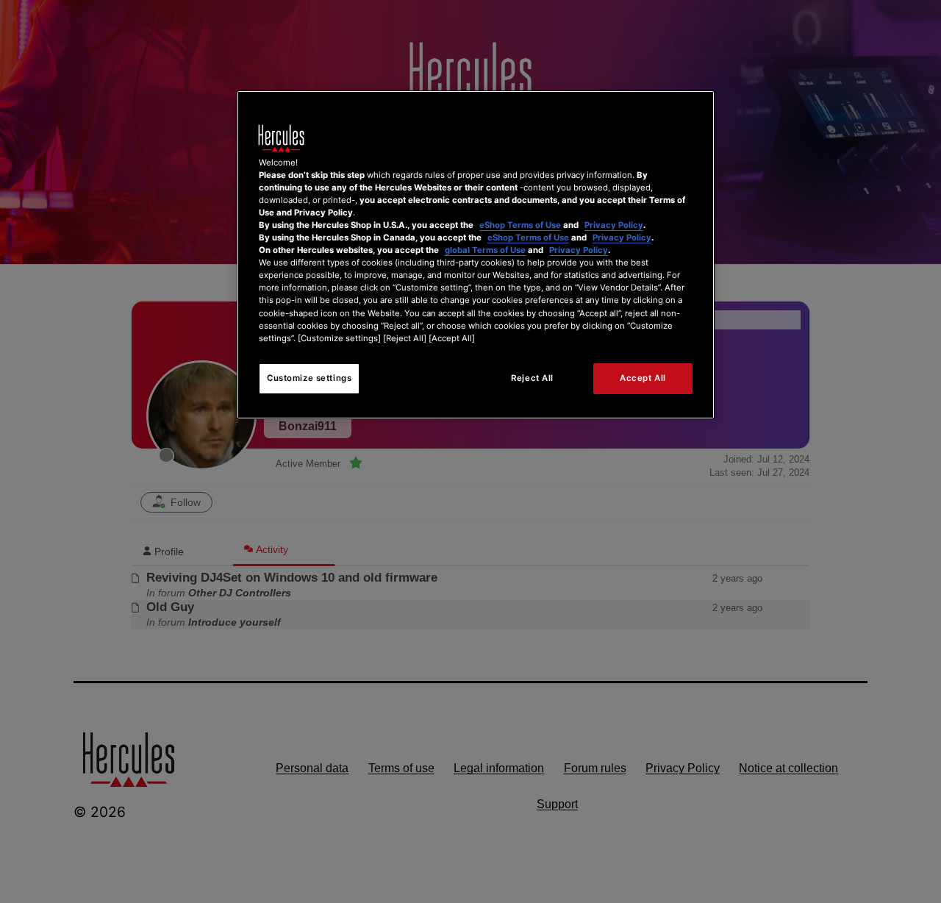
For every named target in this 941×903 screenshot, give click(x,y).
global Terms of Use (485, 250)
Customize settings (309, 378)
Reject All (532, 378)
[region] (476, 254)
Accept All (643, 378)
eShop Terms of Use (520, 225)
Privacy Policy (613, 225)
